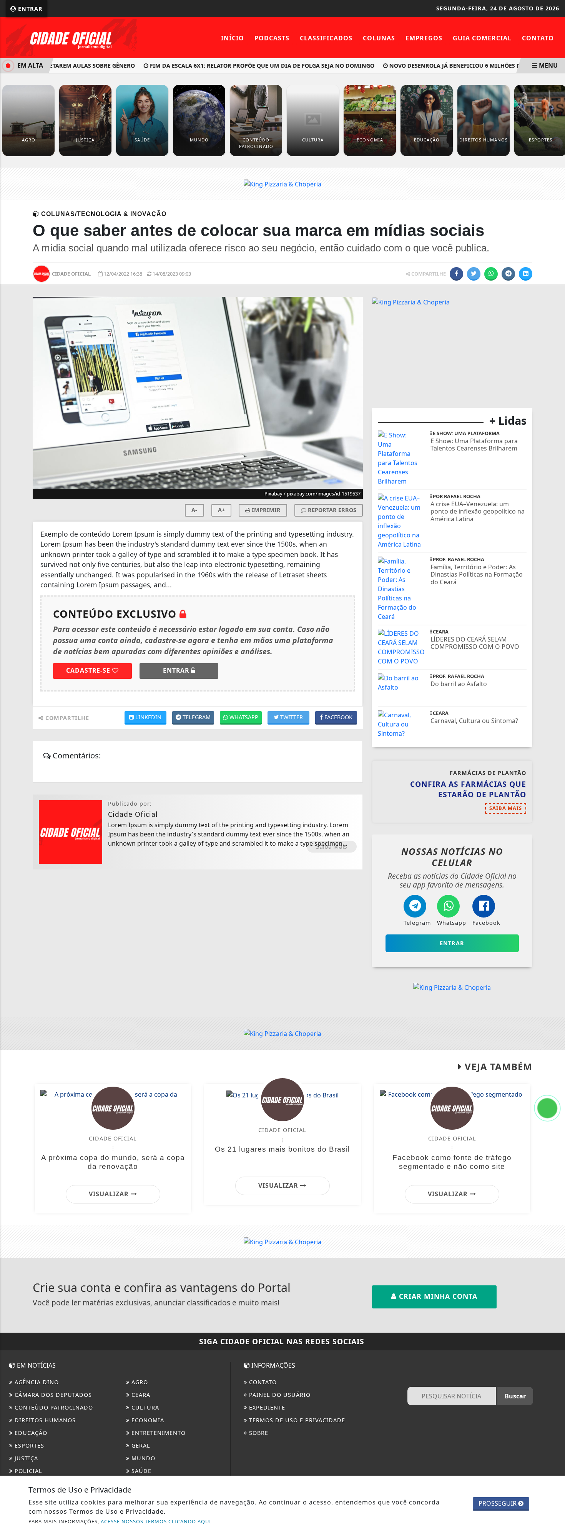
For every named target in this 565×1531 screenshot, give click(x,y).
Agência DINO (36, 1382)
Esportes (28, 1445)
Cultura (144, 1407)
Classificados (326, 38)
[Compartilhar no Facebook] (456, 274)
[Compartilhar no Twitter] (473, 274)
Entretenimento (158, 1432)
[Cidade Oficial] (71, 37)
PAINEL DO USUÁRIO (279, 1394)
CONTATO (262, 1382)
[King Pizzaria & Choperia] (282, 184)
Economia (147, 1420)
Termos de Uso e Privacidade (296, 1420)
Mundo (142, 1458)
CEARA (140, 1394)
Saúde (140, 1470)
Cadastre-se (89, 670)
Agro (139, 1382)
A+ (221, 510)
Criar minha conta (437, 1296)
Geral (140, 1445)
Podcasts (271, 38)
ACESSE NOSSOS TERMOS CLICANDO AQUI (156, 1521)
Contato (538, 38)
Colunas (379, 38)
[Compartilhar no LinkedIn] (525, 274)
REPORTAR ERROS (331, 510)
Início (232, 38)
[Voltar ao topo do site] (553, 919)
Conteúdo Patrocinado (53, 1407)
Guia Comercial (482, 38)
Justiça (25, 1458)
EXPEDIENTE (266, 1407)
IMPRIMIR (265, 510)
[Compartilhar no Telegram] (508, 274)
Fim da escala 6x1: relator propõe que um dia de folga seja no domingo (244, 65)
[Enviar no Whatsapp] (491, 274)
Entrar (29, 8)
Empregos (423, 38)
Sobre (257, 1432)
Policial (27, 1470)
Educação (30, 1432)
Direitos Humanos (44, 1420)
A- (194, 510)
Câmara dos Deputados (52, 1394)
